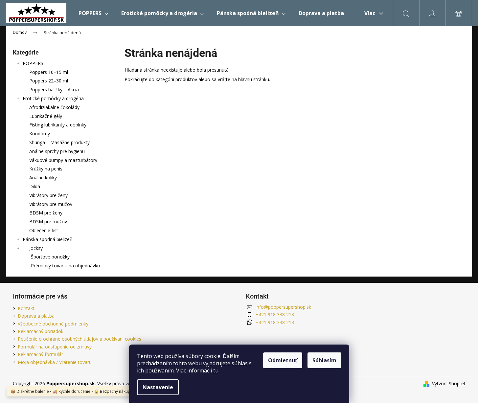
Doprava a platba (36, 316)
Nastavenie (158, 387)
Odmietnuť (282, 360)
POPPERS (33, 63)
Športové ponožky (50, 257)
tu (215, 370)
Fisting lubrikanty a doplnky (57, 125)
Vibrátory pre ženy (48, 195)
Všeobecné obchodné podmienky (53, 324)
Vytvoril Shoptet (449, 383)
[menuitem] (93, 13)
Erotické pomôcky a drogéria (53, 98)
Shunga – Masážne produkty (59, 142)
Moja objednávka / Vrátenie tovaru (55, 362)
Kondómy (39, 133)
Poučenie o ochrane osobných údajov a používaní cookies (79, 339)
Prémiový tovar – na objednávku (65, 265)
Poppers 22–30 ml (48, 81)
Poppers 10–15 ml (48, 72)
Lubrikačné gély (45, 116)
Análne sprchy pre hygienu (57, 151)
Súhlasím (324, 360)
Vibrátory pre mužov (50, 204)
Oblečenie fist (43, 230)
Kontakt (26, 308)
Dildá (34, 186)
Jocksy (36, 248)
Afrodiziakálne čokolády (54, 107)
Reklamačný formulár (40, 354)
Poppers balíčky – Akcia (54, 89)
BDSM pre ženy (45, 213)
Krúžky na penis (45, 169)
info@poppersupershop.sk (283, 307)
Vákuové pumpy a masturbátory (63, 160)
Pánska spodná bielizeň (48, 239)
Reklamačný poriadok (40, 331)
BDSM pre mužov (48, 221)
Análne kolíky (43, 177)
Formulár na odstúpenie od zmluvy (55, 347)
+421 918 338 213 (275, 314)
